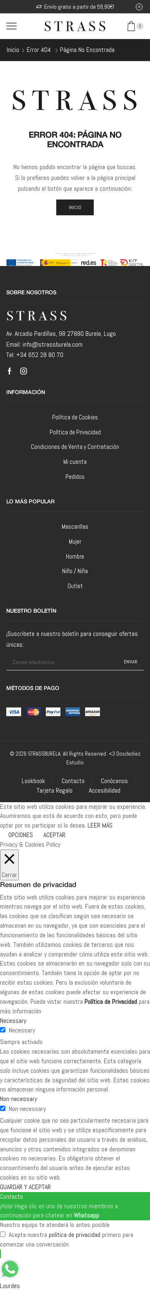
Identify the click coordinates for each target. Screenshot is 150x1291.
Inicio (13, 49)
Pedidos (75, 476)
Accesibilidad (104, 790)
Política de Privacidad (75, 432)
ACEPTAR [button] (54, 834)
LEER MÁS (100, 825)
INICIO (75, 207)
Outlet (75, 586)
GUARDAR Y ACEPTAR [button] (25, 1187)
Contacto (73, 781)
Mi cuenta (75, 462)
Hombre (75, 556)
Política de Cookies (75, 417)
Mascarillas (75, 526)
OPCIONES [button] (20, 834)
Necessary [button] (13, 1020)
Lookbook (33, 781)
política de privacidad (74, 1234)
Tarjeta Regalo (54, 790)
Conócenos (114, 781)
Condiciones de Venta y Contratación (75, 447)
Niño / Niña (75, 571)
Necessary (22, 1030)
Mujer (75, 541)
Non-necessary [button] (18, 1098)
